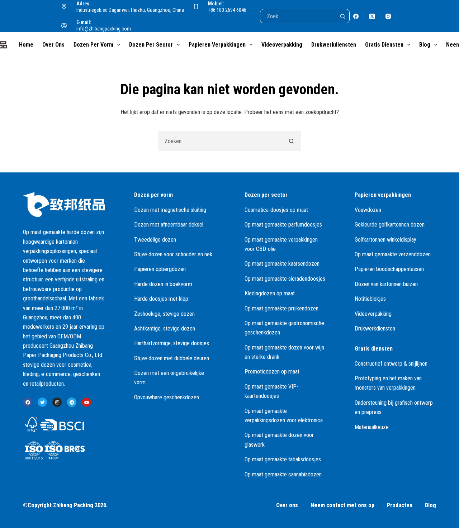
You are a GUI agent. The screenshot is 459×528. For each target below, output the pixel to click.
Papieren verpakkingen (217, 44)
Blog (424, 44)
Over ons (53, 44)
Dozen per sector (151, 44)
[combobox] (220, 141)
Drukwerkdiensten (333, 44)
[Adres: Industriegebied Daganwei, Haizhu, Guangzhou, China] (64, 7)
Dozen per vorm (93, 44)
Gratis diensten (384, 44)
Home (26, 44)
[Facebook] (356, 16)
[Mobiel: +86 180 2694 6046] (196, 7)
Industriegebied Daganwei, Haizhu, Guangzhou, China (130, 10)
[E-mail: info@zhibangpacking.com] (64, 26)
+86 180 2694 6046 (227, 10)
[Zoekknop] (342, 16)
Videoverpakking (281, 44)
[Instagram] (388, 16)
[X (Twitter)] (372, 16)
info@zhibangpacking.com (103, 29)
